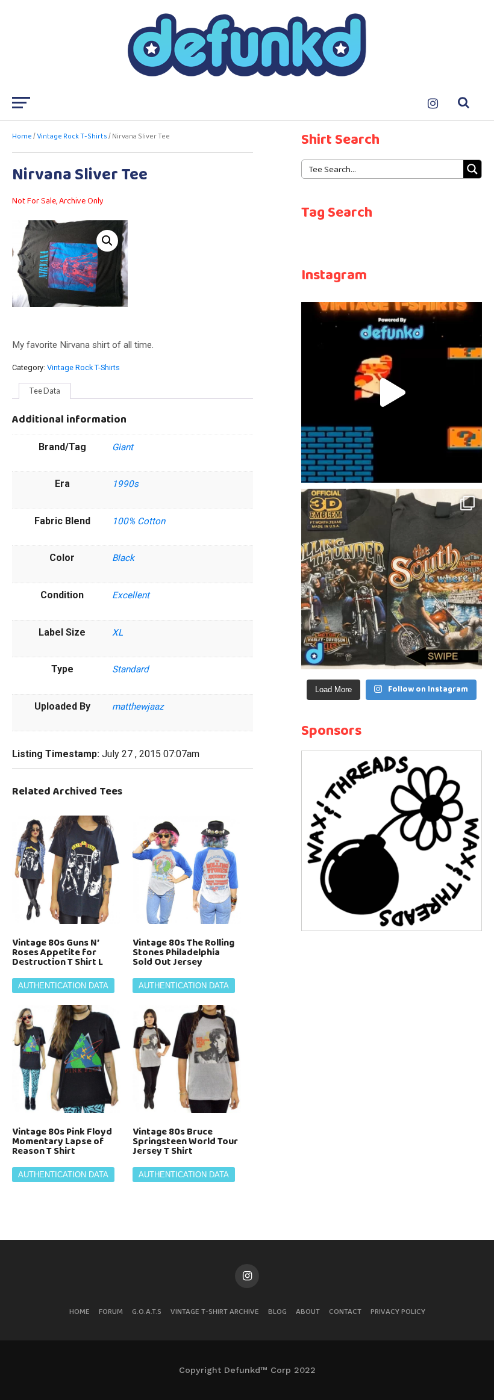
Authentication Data (63, 985)
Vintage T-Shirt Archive (214, 1312)
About (308, 1312)
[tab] (44, 391)
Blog (277, 1312)
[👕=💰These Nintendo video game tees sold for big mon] (391, 392)
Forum (111, 1312)
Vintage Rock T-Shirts (72, 137)
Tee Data (44, 390)
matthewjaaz (138, 706)
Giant (122, 447)
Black (123, 558)
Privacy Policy (397, 1312)
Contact (345, 1312)
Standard (130, 669)
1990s (125, 484)
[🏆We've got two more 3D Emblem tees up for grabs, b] (391, 579)
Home (22, 137)
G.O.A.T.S (146, 1312)
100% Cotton (138, 521)
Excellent (130, 595)
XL (117, 632)
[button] (107, 241)
